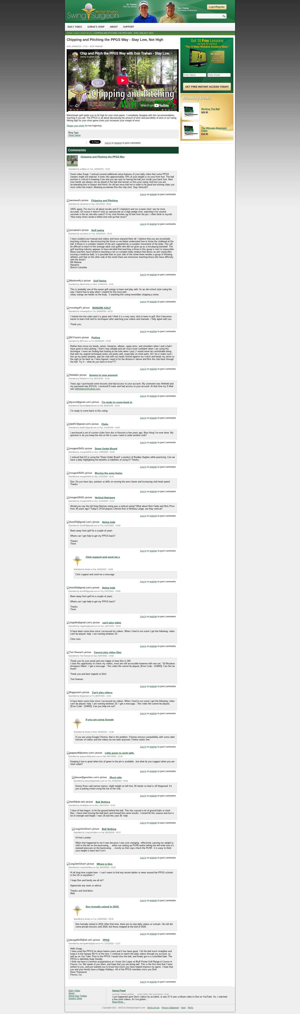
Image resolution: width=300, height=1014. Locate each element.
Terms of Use (153, 1008)
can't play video (111, 622)
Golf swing (97, 230)
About (114, 27)
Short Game (74, 135)
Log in (108, 143)
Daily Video (75, 27)
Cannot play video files (107, 652)
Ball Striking (103, 801)
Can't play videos (102, 692)
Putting (95, 337)
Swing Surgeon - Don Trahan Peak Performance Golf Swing (93, 11)
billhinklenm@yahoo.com (87, 389)
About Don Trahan (78, 996)
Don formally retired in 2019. (102, 906)
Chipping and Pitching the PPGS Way (103, 156)
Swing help (108, 522)
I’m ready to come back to (117, 402)
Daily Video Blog (83, 33)
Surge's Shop (96, 27)
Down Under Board (106, 448)
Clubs (104, 424)
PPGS (106, 940)
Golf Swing (99, 280)
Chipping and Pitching (104, 200)
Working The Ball (210, 109)
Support (128, 27)
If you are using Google (100, 719)
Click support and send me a (103, 557)
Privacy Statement (170, 1008)
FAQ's (190, 1008)
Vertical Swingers (105, 497)
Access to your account (103, 375)
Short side (116, 777)
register (118, 143)
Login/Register (217, 7)
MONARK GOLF (101, 307)
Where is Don (104, 864)
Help (183, 1008)
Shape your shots (75, 125)
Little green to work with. (119, 753)
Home (69, 33)
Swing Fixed (119, 990)
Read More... (118, 1002)
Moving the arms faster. (109, 473)
